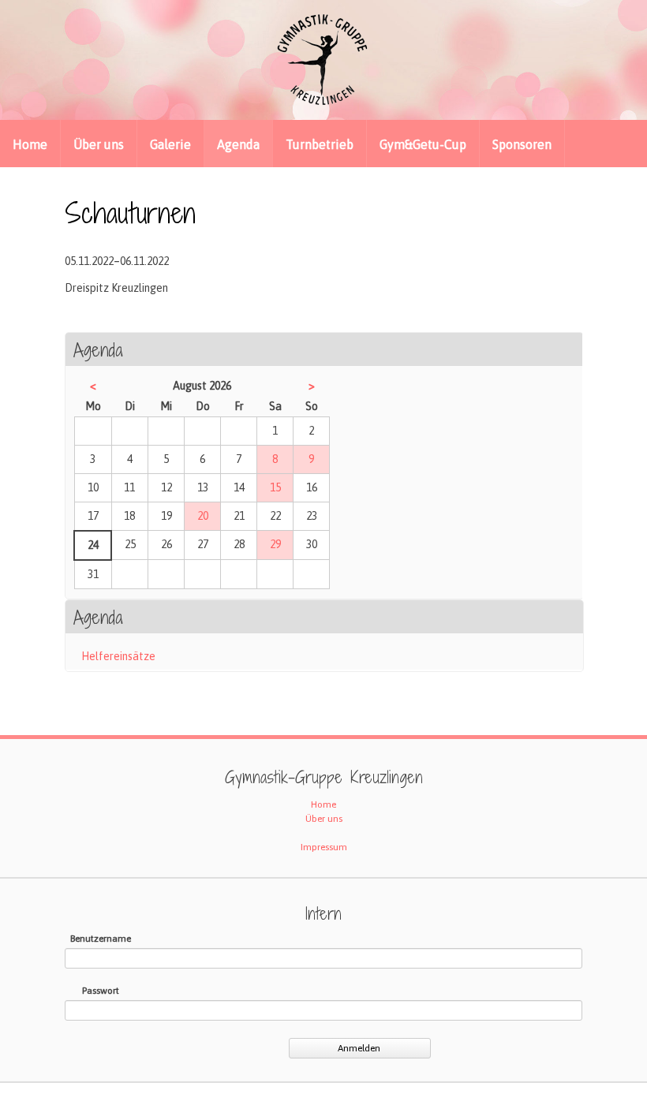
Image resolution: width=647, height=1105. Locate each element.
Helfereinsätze (118, 656)
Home (30, 144)
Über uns (98, 144)
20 (202, 516)
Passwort (100, 990)
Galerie (170, 144)
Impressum (324, 847)
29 (275, 544)
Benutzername (100, 938)
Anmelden (359, 1048)
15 (275, 487)
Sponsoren (522, 144)
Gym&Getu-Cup (423, 144)
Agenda (238, 144)
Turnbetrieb (319, 144)
